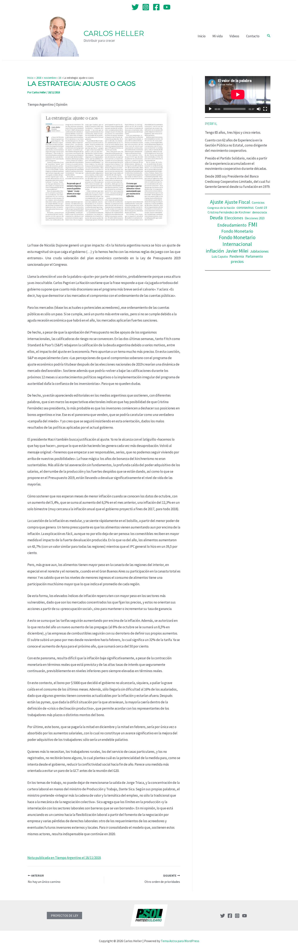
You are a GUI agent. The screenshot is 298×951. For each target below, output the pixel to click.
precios (237, 261)
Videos (234, 36)
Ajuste (216, 202)
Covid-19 (261, 208)
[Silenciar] (259, 109)
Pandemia (236, 256)
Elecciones (233, 218)
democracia (259, 212)
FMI (252, 224)
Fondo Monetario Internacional (237, 240)
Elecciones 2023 (255, 218)
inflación (215, 251)
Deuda (216, 217)
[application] (237, 94)
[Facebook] (156, 7)
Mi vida (217, 36)
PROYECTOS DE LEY (64, 915)
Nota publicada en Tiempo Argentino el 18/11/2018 (64, 857)
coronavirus (245, 207)
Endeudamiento (232, 225)
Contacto (252, 36)
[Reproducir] (210, 109)
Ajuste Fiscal (237, 202)
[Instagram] (146, 7)
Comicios (258, 202)
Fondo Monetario (237, 231)
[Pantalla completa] (265, 109)
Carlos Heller (114, 33)
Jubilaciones (259, 251)
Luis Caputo (220, 256)
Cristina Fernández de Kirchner (229, 212)
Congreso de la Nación (221, 208)
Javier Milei (237, 251)
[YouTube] (167, 7)
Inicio (202, 36)
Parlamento (254, 256)
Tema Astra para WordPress (180, 941)
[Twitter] (135, 7)
